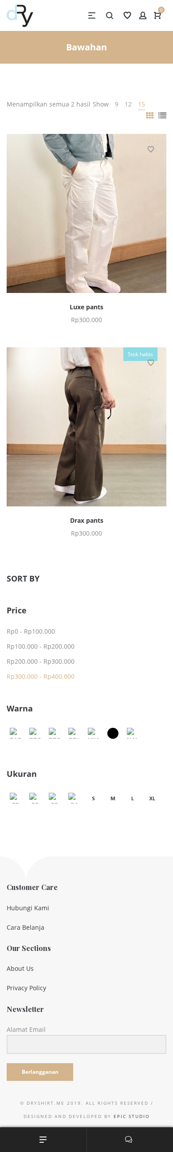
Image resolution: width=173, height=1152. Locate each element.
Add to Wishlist (150, 149)
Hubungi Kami (28, 908)
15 (141, 104)
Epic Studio (132, 1116)
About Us (20, 968)
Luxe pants (86, 307)
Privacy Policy (26, 988)
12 (128, 104)
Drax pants (86, 520)
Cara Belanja (25, 927)
